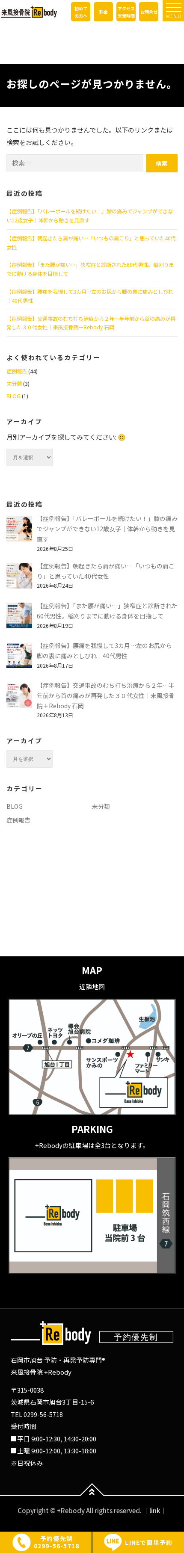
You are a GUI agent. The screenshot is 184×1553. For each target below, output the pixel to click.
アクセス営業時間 (126, 12)
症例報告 (16, 371)
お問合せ (148, 12)
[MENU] (173, 8)
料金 (103, 12)
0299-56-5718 (43, 1414)
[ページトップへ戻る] (92, 1495)
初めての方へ (80, 12)
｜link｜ (154, 1510)
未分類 (14, 384)
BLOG (13, 396)
